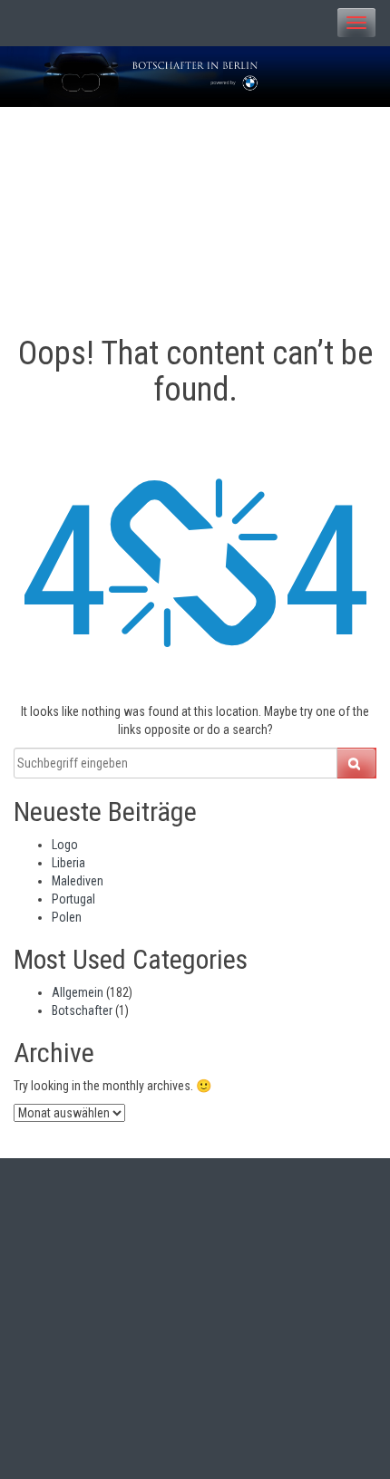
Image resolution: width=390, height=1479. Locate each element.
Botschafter (82, 1010)
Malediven (77, 881)
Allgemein (77, 992)
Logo (65, 844)
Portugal (73, 899)
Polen (67, 917)
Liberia (68, 863)
